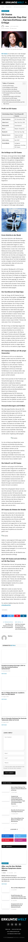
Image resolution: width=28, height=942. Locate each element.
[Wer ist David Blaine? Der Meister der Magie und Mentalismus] (6, 820)
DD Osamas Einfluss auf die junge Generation (12, 93)
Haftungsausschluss (13, 931)
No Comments (6, 28)
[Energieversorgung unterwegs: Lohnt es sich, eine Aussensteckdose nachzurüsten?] (14, 656)
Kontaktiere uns (16, 929)
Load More (13, 829)
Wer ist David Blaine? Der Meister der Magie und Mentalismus (17, 820)
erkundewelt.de (6, 605)
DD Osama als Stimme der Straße (12, 100)
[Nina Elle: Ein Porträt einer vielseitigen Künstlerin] (6, 812)
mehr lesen (4, 673)
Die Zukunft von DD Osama (10, 98)
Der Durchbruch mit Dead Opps (11, 91)
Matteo (7, 26)
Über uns (7, 929)
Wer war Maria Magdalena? (18, 887)
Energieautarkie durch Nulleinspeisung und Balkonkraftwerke (17, 905)
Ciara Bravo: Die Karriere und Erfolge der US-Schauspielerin (7, 626)
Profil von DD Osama (8, 85)
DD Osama (4, 53)
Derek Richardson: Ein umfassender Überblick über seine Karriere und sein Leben (18, 897)
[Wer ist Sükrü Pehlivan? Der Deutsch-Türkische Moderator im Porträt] (6, 789)
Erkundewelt (10, 937)
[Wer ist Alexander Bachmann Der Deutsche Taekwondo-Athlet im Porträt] (14, 709)
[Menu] (2, 2)
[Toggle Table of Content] (23, 83)
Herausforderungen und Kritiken (11, 96)
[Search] (26, 2)
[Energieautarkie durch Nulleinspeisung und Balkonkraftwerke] (6, 906)
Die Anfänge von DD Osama (10, 87)
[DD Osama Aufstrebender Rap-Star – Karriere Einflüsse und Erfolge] (14, 39)
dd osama (4, 609)
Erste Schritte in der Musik (10, 89)
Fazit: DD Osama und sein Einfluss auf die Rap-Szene (14, 102)
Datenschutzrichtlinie (14, 933)
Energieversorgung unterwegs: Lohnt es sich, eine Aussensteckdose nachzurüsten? (13, 667)
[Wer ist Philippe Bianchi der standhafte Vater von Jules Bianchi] (14, 683)
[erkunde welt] (15, 2)
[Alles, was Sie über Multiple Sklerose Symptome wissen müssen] (14, 857)
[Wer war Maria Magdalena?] (6, 890)
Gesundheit (5, 863)
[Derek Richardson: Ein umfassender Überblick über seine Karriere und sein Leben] (6, 897)
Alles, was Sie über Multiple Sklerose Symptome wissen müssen (11, 868)
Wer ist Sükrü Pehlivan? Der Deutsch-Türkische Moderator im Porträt (19, 789)
